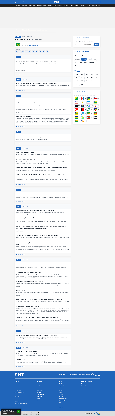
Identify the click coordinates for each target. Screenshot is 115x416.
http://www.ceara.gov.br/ (34, 45)
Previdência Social (63, 400)
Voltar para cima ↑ (20, 74)
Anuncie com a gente (94, 2)
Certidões (61, 390)
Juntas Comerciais (63, 398)
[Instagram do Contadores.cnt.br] (95, 375)
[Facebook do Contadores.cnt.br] (92, 375)
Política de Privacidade (34, 414)
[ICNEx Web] (96, 413)
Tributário (17, 5)
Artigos (76, 5)
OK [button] (18, 411)
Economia (50, 5)
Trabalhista (24, 5)
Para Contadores (58, 5)
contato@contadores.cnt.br (21, 403)
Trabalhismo (61, 405)
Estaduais (61, 394)
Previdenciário (32, 5)
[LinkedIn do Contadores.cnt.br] (99, 375)
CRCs (60, 392)
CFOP (88, 5)
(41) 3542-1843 (18, 399)
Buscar (96, 44)
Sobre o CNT (17, 383)
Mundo (71, 5)
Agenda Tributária (96, 5)
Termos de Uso (24, 414)
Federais (61, 396)
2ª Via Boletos (18, 390)
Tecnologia (65, 5)
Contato (16, 388)
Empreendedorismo (41, 5)
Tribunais (61, 407)
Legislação (82, 5)
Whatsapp (17, 401)
